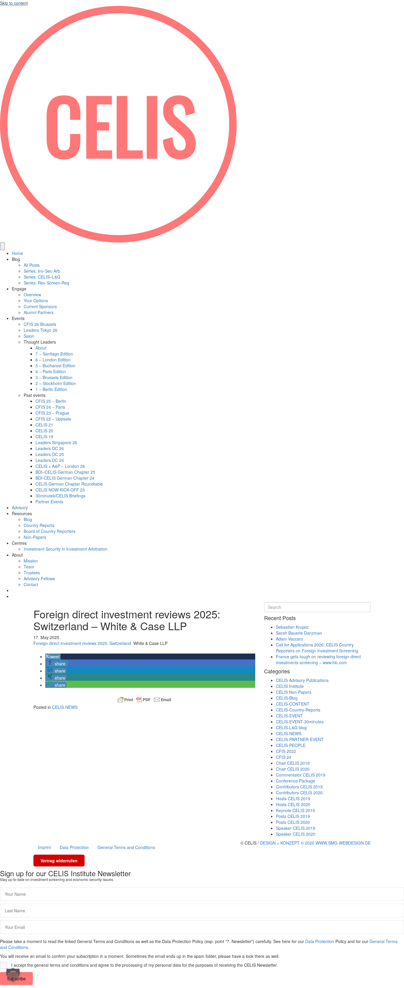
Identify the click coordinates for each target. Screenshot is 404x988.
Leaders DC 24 (49, 460)
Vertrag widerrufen (59, 861)
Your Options (36, 300)
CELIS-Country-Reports (298, 710)
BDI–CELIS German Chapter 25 (65, 472)
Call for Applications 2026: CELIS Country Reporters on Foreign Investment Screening (317, 648)
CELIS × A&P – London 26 (60, 466)
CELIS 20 (44, 431)
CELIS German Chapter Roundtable (69, 484)
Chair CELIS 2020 (293, 769)
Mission (31, 561)
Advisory (20, 507)
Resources (22, 513)
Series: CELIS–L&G (42, 277)
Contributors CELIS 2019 (299, 787)
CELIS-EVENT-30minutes (300, 722)
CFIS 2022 (286, 751)
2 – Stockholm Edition (55, 383)
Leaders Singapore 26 (56, 442)
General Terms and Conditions (126, 847)
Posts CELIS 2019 (293, 816)
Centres (19, 543)
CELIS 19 (44, 436)
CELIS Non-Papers (293, 692)
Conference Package (295, 781)
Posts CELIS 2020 (293, 822)
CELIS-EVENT (289, 716)
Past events (35, 395)
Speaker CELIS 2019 (295, 828)
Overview (32, 294)
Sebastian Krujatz (292, 627)
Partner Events (49, 501)
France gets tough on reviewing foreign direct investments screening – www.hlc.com (318, 659)
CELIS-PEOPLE (291, 745)
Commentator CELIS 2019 (300, 775)
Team (29, 567)
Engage (19, 289)
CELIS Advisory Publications (302, 680)
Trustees (32, 572)
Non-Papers (35, 537)
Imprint (44, 847)
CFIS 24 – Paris (50, 407)
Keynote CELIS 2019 (295, 810)
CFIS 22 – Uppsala (53, 419)
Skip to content (14, 3)
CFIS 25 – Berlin (50, 401)
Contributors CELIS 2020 (299, 792)
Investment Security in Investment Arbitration (65, 549)
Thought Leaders (40, 342)
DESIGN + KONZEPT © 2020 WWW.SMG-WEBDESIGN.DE (315, 843)
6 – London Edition (53, 360)
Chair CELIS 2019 (293, 763)
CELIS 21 (44, 425)
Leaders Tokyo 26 (40, 330)
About (40, 348)
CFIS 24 (283, 757)
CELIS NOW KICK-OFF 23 (60, 490)
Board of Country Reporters (49, 531)
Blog (16, 259)
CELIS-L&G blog (291, 727)
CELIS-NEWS (64, 707)
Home (17, 253)
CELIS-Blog (287, 698)
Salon (29, 336)
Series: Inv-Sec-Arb (42, 271)
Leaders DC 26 (49, 448)
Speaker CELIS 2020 (295, 834)
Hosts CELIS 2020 (293, 804)
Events (18, 318)
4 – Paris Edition (50, 371)
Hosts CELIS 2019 (293, 798)
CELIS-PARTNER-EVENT (300, 739)
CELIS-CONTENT (292, 704)
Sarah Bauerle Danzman (299, 633)
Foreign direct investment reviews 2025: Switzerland (82, 643)
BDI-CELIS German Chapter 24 (64, 478)
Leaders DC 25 (49, 454)
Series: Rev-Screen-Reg (46, 283)
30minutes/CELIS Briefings (60, 496)
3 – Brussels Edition (53, 377)
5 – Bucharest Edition (55, 365)
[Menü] (2, 246)
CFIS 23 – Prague (52, 413)
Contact (31, 584)
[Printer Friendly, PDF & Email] (144, 699)
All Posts (32, 265)
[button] (53, 656)
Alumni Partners (39, 312)
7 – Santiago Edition (54, 354)
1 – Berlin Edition (51, 389)
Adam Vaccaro (289, 639)
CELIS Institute (290, 686)
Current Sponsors (40, 306)
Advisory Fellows (39, 578)
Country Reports (39, 525)
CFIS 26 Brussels (40, 324)
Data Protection (74, 847)
